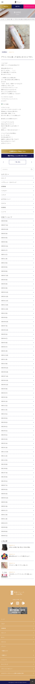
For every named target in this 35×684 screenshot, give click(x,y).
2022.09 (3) (4, 418)
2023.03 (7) (4, 393)
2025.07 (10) (4, 275)
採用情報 (3, 186)
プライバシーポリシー (6, 668)
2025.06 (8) (4, 279)
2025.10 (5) (4, 263)
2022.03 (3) (4, 439)
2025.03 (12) (4, 292)
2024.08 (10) (4, 321)
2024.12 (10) (4, 304)
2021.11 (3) (4, 456)
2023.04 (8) (4, 388)
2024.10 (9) (4, 313)
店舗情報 (3, 628)
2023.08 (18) (4, 372)
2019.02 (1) (4, 535)
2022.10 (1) (4, 414)
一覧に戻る (17, 162)
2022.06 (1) (4, 426)
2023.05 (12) (4, 384)
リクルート (4, 659)
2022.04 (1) (4, 435)
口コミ (3, 637)
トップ (3, 619)
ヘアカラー (4, 190)
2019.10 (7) (4, 523)
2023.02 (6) (4, 397)
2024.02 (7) (4, 346)
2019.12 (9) (4, 514)
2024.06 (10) (4, 330)
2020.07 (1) (4, 485)
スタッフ (3, 178)
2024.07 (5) (4, 325)
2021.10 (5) (4, 460)
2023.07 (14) (4, 376)
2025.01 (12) (4, 300)
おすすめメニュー (6, 199)
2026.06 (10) (4, 229)
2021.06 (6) (4, 477)
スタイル (3, 203)
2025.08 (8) (4, 271)
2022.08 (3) (4, 422)
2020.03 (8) (4, 502)
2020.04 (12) (4, 498)
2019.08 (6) (4, 531)
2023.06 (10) (4, 380)
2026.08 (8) (4, 221)
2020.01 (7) (4, 510)
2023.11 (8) (4, 359)
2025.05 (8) (4, 284)
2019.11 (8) (4, 518)
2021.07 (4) (4, 472)
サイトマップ (4, 664)
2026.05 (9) (4, 233)
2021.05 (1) (4, 481)
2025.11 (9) (4, 258)
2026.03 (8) (4, 242)
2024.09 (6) (4, 317)
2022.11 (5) (4, 409)
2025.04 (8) (4, 288)
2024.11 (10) (4, 309)
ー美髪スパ (4, 655)
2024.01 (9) (4, 351)
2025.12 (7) (4, 254)
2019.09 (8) (4, 527)
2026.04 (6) (4, 237)
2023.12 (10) (4, 355)
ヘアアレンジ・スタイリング (8, 182)
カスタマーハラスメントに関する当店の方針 (12, 673)
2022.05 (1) (4, 430)
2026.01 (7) (4, 250)
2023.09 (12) (4, 367)
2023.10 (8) (4, 363)
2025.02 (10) (4, 296)
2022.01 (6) (4, 447)
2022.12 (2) (4, 405)
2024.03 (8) (4, 342)
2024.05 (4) (4, 334)
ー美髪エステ (4, 650)
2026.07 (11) (4, 225)
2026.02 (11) (4, 246)
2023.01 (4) (4, 401)
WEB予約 (6, 6)
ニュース (3, 211)
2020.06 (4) (4, 489)
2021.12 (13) (4, 451)
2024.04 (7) (4, 338)
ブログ (3, 623)
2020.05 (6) (4, 493)
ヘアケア (3, 195)
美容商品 (3, 207)
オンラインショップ (29, 6)
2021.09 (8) (4, 464)
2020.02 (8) (4, 506)
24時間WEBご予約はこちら (17, 151)
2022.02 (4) (4, 443)
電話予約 (17, 6)
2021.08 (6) (4, 468)
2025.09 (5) (4, 267)
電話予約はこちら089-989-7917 (17, 155)
